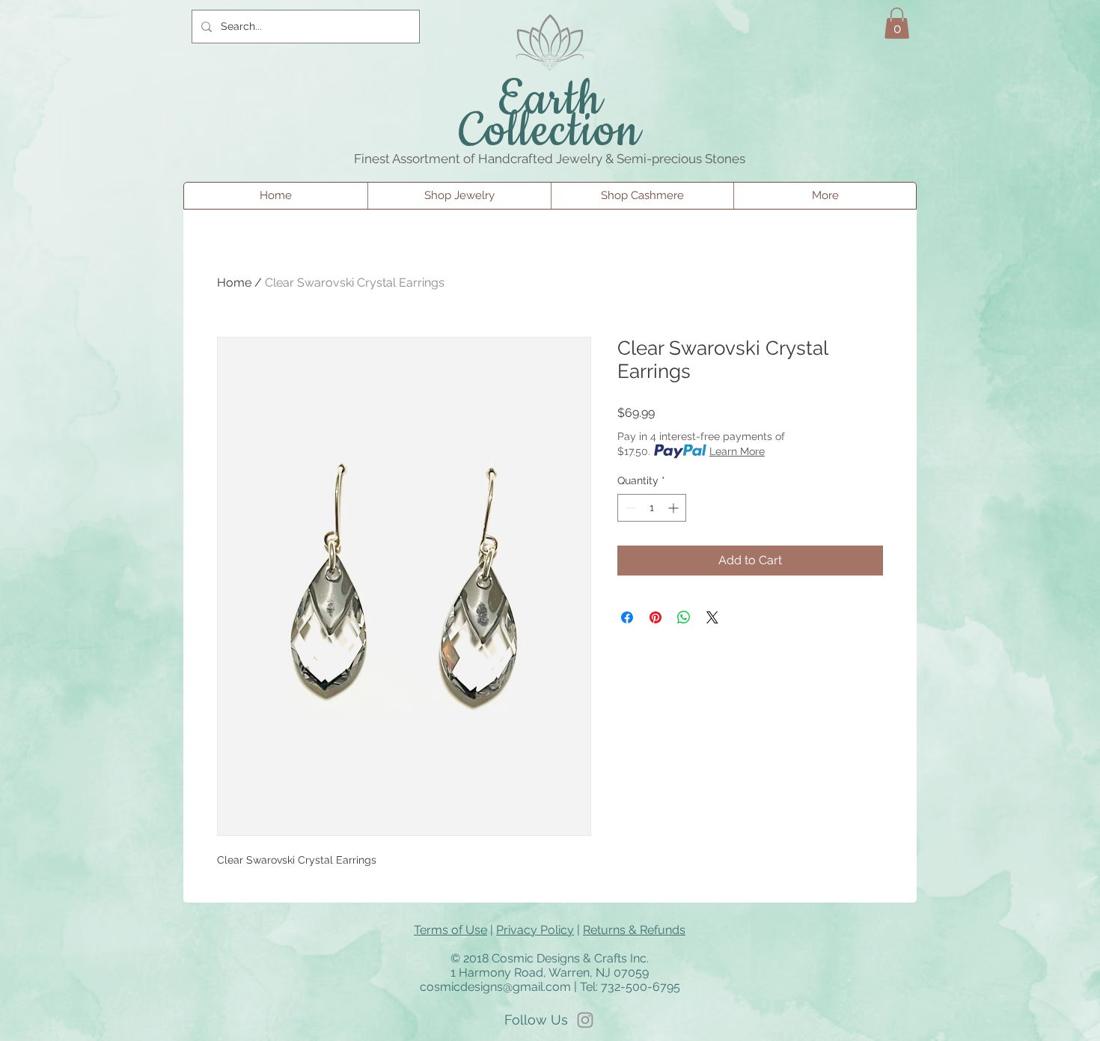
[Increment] (674, 508)
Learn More (737, 451)
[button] (897, 23)
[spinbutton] (651, 508)
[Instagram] (585, 1020)
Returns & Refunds (634, 930)
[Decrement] (629, 508)
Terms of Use (450, 930)
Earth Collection (550, 116)
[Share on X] (712, 617)
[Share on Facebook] (627, 617)
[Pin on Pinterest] (655, 617)
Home (234, 282)
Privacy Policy (535, 930)
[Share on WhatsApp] (684, 617)
